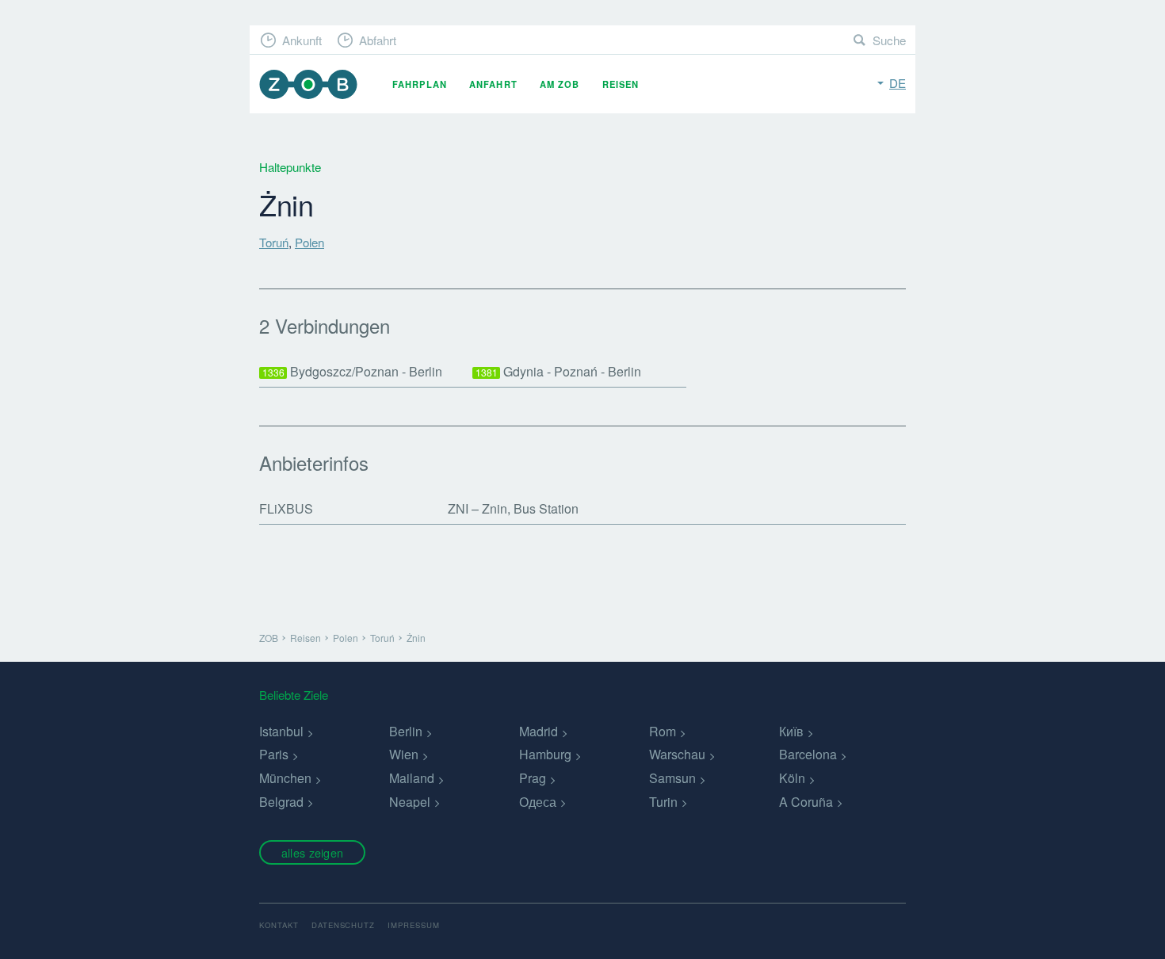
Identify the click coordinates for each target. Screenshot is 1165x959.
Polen (309, 242)
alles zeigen (312, 852)
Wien (403, 754)
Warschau (677, 754)
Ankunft (302, 40)
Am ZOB (560, 84)
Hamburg (545, 754)
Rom (662, 731)
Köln (792, 778)
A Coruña (806, 802)
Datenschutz (343, 924)
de (897, 83)
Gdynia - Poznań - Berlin (559, 371)
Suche (889, 40)
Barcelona (808, 754)
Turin (663, 802)
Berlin (405, 731)
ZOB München (308, 84)
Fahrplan (419, 84)
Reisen (621, 84)
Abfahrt (377, 40)
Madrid (538, 731)
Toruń (273, 242)
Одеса (537, 802)
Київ (791, 731)
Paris (273, 754)
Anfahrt (493, 84)
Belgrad (281, 802)
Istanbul (281, 731)
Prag (532, 778)
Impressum (414, 924)
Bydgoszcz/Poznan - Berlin (352, 371)
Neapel (409, 802)
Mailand (411, 778)
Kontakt (279, 924)
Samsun (672, 778)
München (285, 778)
